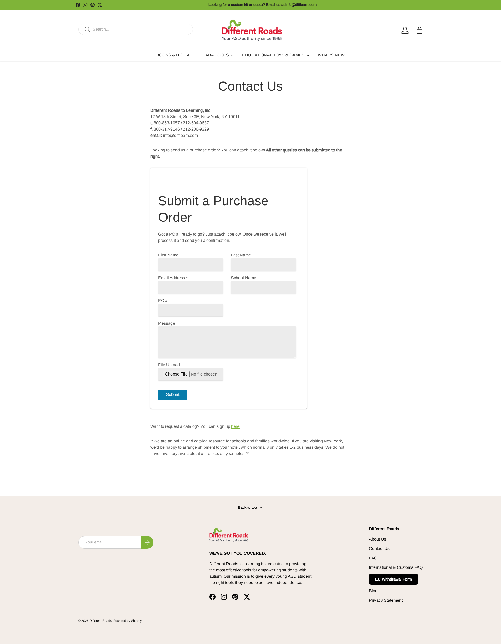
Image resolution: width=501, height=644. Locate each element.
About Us (377, 539)
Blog (373, 591)
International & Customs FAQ (396, 567)
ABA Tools (217, 55)
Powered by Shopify (127, 621)
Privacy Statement (386, 600)
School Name (243, 278)
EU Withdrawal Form (393, 579)
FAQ (373, 558)
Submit (173, 394)
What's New (331, 55)
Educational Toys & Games (273, 55)
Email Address (173, 278)
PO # (163, 300)
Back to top (248, 507)
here (235, 426)
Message (166, 323)
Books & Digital (174, 55)
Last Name (241, 255)
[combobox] (136, 29)
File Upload (169, 364)
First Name (168, 255)
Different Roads (101, 621)
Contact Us (379, 548)
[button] (419, 30)
